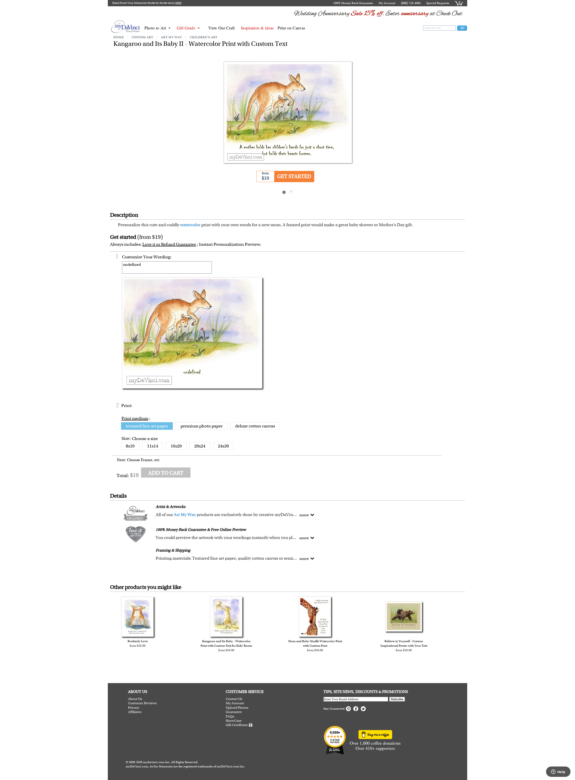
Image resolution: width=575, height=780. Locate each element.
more (304, 514)
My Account (387, 3)
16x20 (176, 446)
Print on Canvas (291, 28)
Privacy (133, 708)
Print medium (135, 418)
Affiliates (135, 712)
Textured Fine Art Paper (147, 426)
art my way (171, 37)
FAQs (230, 716)
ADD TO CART (166, 472)
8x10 (130, 446)
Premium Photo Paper (202, 426)
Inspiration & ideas (257, 28)
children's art (203, 37)
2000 (178, 3)
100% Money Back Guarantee (353, 3)
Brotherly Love (138, 641)
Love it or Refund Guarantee (169, 244)
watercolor (190, 225)
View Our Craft (221, 28)
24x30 (223, 446)
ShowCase (234, 721)
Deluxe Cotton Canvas (255, 426)
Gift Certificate (237, 725)
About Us (135, 699)
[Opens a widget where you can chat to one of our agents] (558, 772)
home (118, 37)
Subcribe (397, 699)
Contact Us (234, 699)
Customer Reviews (142, 703)
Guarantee (234, 712)
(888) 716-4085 (411, 3)
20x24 (199, 446)
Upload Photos (237, 708)
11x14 (152, 446)
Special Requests (437, 3)
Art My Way (185, 514)
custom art (142, 37)
